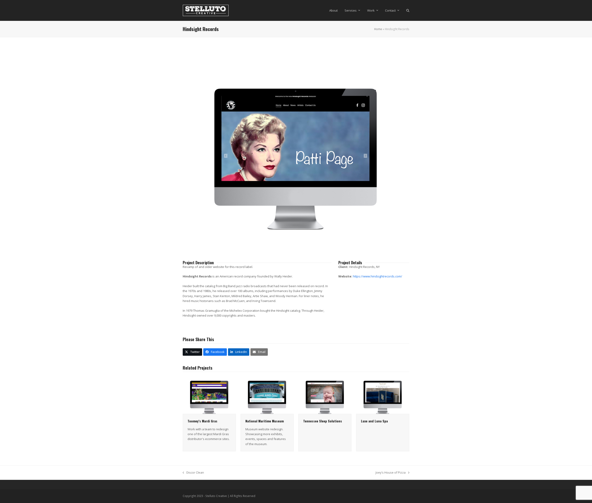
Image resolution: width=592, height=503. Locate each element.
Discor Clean (193, 472)
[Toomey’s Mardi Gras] (209, 395)
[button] (408, 10)
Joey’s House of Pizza (391, 472)
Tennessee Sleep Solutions (322, 420)
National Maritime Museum (264, 420)
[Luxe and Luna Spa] (382, 395)
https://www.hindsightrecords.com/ (377, 276)
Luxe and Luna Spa (374, 420)
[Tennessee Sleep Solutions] (325, 395)
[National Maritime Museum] (267, 395)
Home (378, 29)
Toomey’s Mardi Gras (202, 420)
